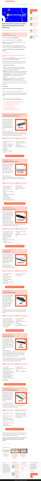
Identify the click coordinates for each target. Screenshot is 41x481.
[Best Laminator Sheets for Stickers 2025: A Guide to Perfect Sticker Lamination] (31, 31)
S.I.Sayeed (4, 30)
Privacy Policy (24, 464)
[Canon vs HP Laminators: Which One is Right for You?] (31, 18)
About (23, 468)
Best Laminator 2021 (17, 30)
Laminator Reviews (23, 30)
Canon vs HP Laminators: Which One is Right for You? (36, 18)
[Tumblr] (36, 10)
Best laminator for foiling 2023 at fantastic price (6, 455)
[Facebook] (31, 10)
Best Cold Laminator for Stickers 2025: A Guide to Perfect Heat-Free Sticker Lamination (14, 456)
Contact (23, 469)
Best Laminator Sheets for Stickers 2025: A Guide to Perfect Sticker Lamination (35, 30)
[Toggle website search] (39, 4)
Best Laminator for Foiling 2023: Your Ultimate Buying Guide (23, 455)
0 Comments (34, 20)
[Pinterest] (36, 474)
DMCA (23, 467)
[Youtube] (31, 13)
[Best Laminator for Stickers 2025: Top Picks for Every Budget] (31, 37)
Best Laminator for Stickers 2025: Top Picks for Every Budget (35, 36)
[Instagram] (33, 10)
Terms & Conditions (25, 465)
